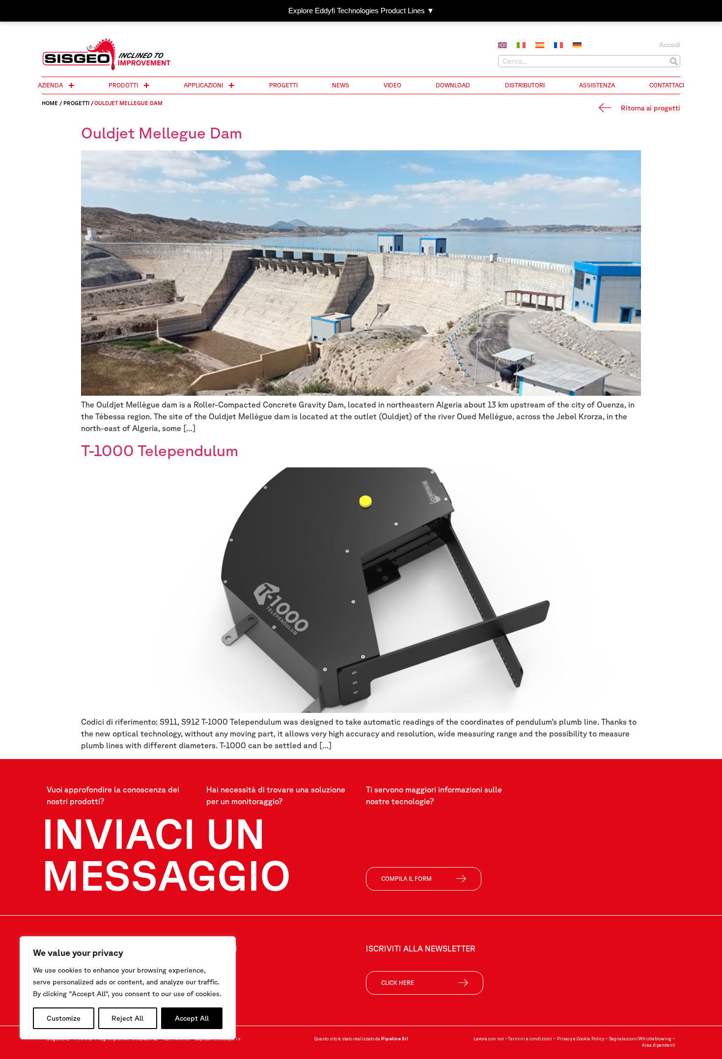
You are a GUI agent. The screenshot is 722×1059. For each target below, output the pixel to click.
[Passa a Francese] (558, 46)
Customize (64, 1018)
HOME (50, 103)
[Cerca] (673, 61)
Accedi (669, 45)
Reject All (127, 1018)
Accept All (192, 1018)
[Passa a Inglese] (502, 46)
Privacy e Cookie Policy (580, 1038)
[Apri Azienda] (71, 85)
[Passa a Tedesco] (577, 46)
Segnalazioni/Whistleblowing (640, 1038)
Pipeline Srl (394, 1038)
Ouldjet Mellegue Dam (161, 132)
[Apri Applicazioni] (231, 85)
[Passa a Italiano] (521, 46)
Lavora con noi (488, 1038)
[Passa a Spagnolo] (539, 46)
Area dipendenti (658, 1045)
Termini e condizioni (530, 1038)
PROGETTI (76, 103)
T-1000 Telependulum (159, 450)
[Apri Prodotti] (146, 85)
